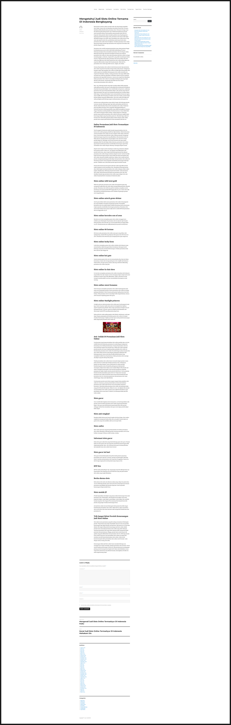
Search (135, 19)
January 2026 (82, 656)
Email (81, 593)
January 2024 (82, 686)
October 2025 (82, 660)
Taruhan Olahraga (147, 9)
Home (95, 9)
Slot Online (123, 9)
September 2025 (83, 661)
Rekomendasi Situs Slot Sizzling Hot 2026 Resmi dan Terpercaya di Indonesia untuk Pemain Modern (143, 39)
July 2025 (82, 664)
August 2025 (82, 662)
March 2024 (82, 684)
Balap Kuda (101, 9)
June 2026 (82, 650)
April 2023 (82, 690)
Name (81, 587)
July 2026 (82, 649)
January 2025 (82, 671)
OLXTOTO (89, 717)
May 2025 (82, 666)
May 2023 (82, 689)
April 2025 (82, 668)
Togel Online (138, 9)
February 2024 (83, 685)
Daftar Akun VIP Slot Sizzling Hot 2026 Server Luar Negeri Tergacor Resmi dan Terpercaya (142, 35)
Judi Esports (109, 9)
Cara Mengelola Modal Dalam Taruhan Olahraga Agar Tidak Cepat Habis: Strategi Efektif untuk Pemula (142, 43)
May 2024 (82, 681)
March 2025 (82, 669)
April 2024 (82, 683)
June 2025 (82, 665)
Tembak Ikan (130, 9)
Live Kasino (116, 9)
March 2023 (82, 692)
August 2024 (82, 678)
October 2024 (82, 675)
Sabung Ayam (83, 704)
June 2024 (82, 680)
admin (80, 29)
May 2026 (82, 651)
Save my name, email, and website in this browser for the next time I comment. (96, 605)
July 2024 (82, 679)
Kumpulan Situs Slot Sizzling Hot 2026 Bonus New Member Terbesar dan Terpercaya (142, 31)
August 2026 (82, 647)
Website (81, 598)
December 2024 (83, 673)
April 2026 (82, 652)
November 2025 (83, 659)
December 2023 (83, 688)
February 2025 (83, 670)
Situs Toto (135, 63)
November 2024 (83, 674)
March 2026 (82, 654)
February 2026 (83, 655)
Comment (82, 568)
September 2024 (83, 676)
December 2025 (83, 657)
